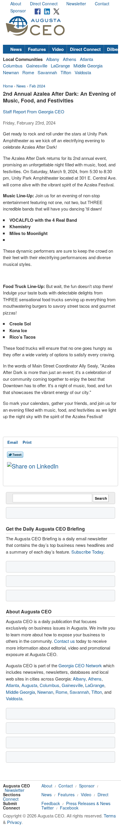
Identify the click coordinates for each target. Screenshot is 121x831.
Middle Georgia (87, 65)
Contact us (64, 641)
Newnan (11, 72)
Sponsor (18, 11)
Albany (52, 59)
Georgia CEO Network (80, 665)
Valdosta (83, 72)
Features (37, 49)
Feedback (50, 803)
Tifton (65, 72)
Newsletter (76, 3)
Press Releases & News (88, 803)
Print (27, 442)
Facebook (69, 808)
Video (58, 49)
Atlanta (86, 59)
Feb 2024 (37, 86)
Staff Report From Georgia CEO (33, 111)
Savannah (47, 72)
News (16, 49)
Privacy (14, 822)
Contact (102, 3)
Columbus (13, 65)
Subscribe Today (87, 552)
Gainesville (36, 65)
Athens (69, 59)
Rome (28, 72)
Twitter (47, 808)
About (15, 3)
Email (12, 442)
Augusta (29, 685)
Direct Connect (44, 3)
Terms (110, 815)
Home (8, 86)
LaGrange (60, 65)
